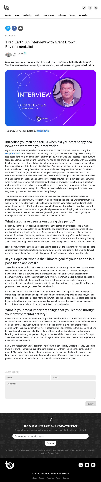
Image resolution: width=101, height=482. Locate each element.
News (17, 15)
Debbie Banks (42, 130)
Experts (8, 15)
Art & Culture (83, 15)
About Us (50, 478)
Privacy (41, 478)
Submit (90, 403)
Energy (72, 15)
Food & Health (49, 15)
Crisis (37, 15)
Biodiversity (27, 15)
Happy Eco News (13, 153)
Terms (58, 478)
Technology (62, 15)
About (34, 478)
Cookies (66, 478)
